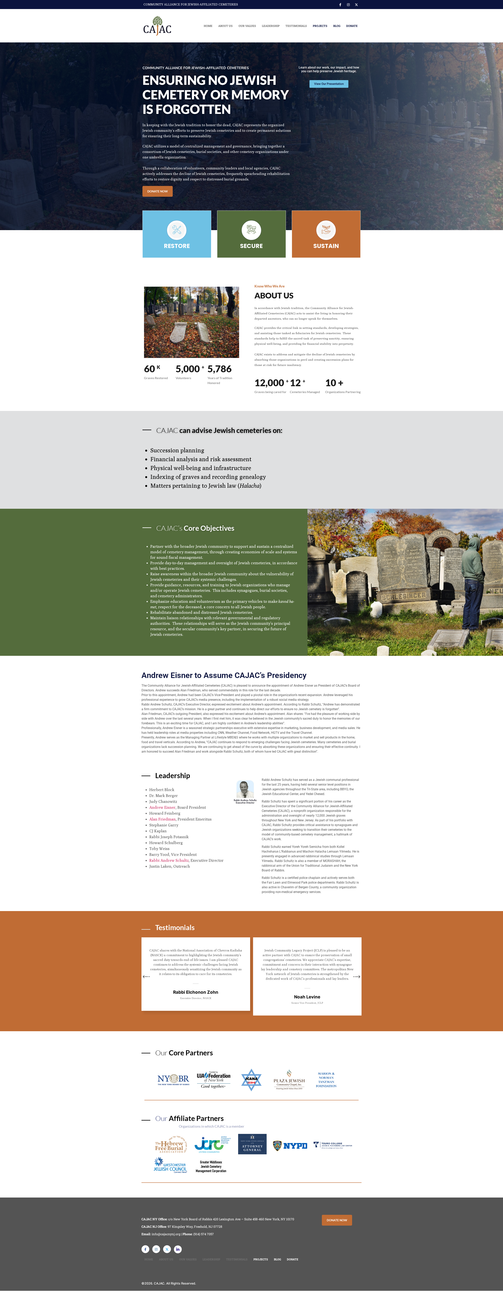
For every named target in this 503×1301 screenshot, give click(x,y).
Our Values (247, 26)
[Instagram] (348, 4)
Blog (336, 26)
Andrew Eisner (162, 807)
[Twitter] (356, 4)
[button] (146, 977)
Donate (352, 26)
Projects (320, 26)
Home (208, 26)
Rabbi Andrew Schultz (169, 860)
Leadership (271, 26)
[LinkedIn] (178, 1249)
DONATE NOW (157, 191)
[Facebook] (340, 4)
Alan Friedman (162, 819)
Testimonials (296, 26)
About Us (225, 26)
